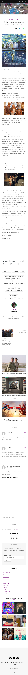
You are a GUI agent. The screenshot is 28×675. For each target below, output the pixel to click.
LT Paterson (5, 587)
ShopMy (17, 529)
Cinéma (21, 273)
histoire (9, 281)
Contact (9, 662)
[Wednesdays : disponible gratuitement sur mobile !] (20, 634)
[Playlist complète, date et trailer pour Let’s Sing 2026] (8, 608)
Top (14, 672)
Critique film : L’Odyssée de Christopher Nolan (14, 373)
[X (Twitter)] (14, 658)
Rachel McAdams (10, 290)
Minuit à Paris (17, 285)
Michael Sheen (20, 283)
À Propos (3, 662)
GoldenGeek (6, 579)
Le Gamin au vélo (22, 332)
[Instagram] (17, 658)
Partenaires (16, 662)
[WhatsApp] (24, 28)
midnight (8, 285)
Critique (20, 276)
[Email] (16, 28)
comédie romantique (10, 276)
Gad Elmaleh (20, 278)
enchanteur (7, 278)
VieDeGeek (5, 593)
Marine (9, 447)
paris (18, 288)
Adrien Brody (6, 271)
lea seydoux (17, 281)
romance (19, 290)
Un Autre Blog (6, 591)
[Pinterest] (12, 28)
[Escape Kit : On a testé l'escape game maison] (8, 621)
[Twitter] (8, 28)
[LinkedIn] (20, 28)
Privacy (23, 662)
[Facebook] (4, 28)
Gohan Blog (6, 577)
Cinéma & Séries (14, 19)
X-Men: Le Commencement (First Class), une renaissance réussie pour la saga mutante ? (6, 343)
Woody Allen (13, 295)
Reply (25, 432)
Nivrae (13, 24)
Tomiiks (5, 589)
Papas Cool (5, 585)
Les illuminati (6, 583)
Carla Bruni (7, 273)
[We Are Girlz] (14, 8)
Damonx (5, 574)
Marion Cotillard (8, 283)
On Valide (14, 664)
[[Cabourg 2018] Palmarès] (8, 634)
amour (22, 271)
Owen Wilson (11, 288)
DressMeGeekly (6, 572)
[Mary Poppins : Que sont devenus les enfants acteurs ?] (20, 621)
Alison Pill (15, 271)
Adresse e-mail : (7, 555)
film (13, 278)
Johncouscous (6, 581)
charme (15, 273)
